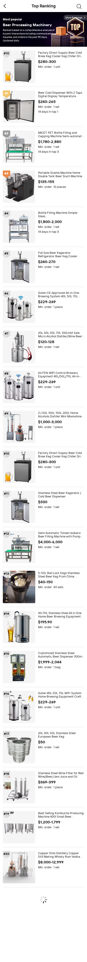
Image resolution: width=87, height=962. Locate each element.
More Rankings (73, 17)
